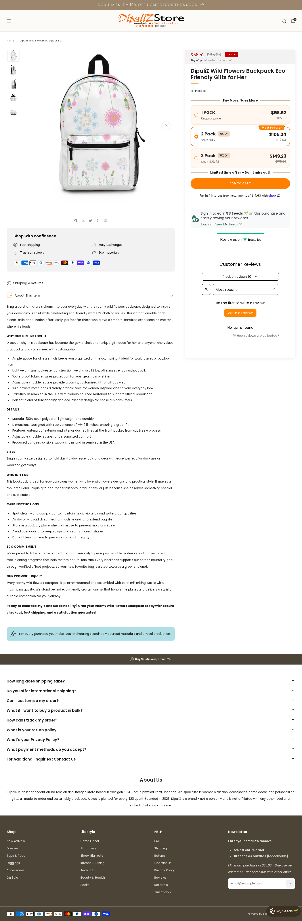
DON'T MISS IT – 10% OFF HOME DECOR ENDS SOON (148, 4)
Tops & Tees (16, 856)
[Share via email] (105, 220)
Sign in (206, 224)
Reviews (160, 878)
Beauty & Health (92, 878)
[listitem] (151, 659)
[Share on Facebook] (76, 220)
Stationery (88, 848)
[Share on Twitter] (90, 220)
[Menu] (9, 21)
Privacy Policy (164, 870)
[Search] (284, 21)
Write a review (240, 312)
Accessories (16, 870)
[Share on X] (83, 220)
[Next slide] (166, 126)
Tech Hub (87, 870)
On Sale (12, 878)
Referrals (161, 885)
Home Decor (89, 841)
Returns (160, 856)
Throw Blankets (91, 856)
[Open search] (206, 289)
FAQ (157, 841)
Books (84, 885)
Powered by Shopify (259, 913)
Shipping (196, 60)
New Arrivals (16, 841)
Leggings (13, 863)
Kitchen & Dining (92, 863)
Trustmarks (162, 892)
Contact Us (162, 863)
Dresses (13, 848)
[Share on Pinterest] (98, 220)
